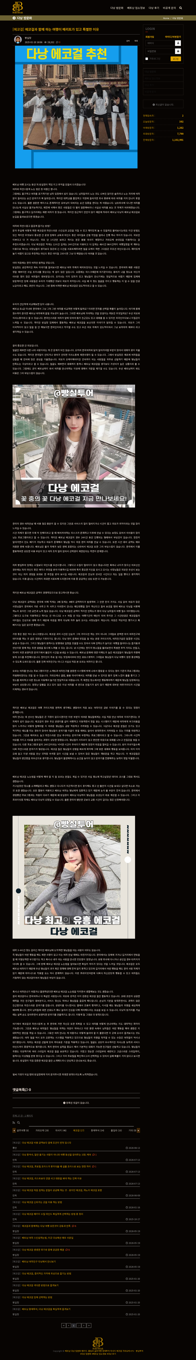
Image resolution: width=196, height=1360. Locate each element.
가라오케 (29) (42, 1130)
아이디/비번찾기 (173, 36)
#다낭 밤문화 (85, 1353)
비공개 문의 (169, 8)
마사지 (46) (60, 1130)
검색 (128, 40)
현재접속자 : (149, 115)
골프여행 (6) (23, 1130)
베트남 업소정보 (136, 8)
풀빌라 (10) (116, 1130)
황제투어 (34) (97, 1130)
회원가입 (149, 36)
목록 (136, 40)
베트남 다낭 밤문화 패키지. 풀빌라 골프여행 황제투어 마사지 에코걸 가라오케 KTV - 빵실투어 (104, 1350)
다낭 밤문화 (116, 8)
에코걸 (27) (78, 1130)
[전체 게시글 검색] (180, 7)
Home (166, 18)
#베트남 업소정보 (99, 1353)
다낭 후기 (154, 8)
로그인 (176, 58)
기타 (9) (132, 1130)
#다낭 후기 (111, 1353)
